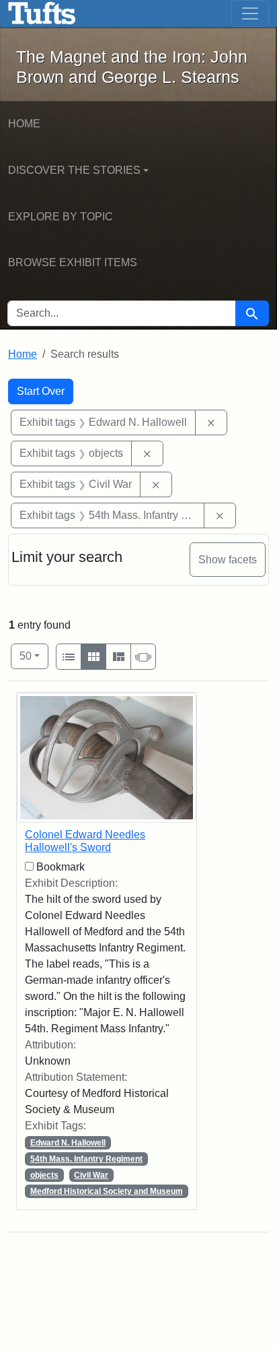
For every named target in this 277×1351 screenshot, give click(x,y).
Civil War (91, 1175)
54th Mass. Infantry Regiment (86, 1159)
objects (44, 1175)
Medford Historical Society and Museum (106, 1191)
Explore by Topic (60, 216)
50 (33, 656)
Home (24, 123)
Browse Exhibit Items (72, 262)
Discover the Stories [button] (74, 170)
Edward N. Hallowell (68, 1143)
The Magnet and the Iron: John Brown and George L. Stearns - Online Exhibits (42, 13)
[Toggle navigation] (250, 13)
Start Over (41, 391)
